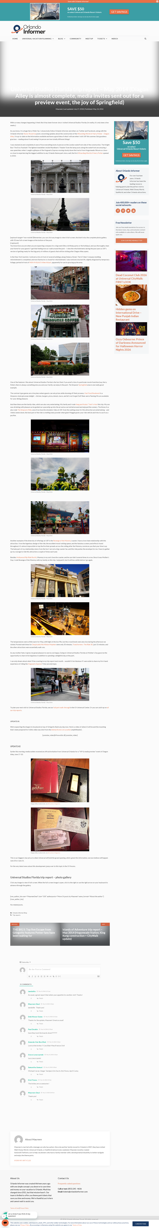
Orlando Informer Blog (20, 913)
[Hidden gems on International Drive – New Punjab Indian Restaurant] (131, 304)
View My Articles (22, 1160)
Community (75, 39)
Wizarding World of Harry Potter (90, 153)
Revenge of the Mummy (62, 541)
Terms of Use (14, 1208)
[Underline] (35, 976)
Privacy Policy (24, 1208)
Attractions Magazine (54, 804)
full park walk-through (61, 707)
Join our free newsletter (131, 240)
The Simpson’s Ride (24, 410)
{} (56, 976)
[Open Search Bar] (145, 38)
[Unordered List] (44, 976)
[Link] (53, 976)
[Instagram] (123, 211)
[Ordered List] (41, 976)
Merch (115, 39)
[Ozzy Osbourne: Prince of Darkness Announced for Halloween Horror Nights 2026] (131, 334)
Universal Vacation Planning (36, 39)
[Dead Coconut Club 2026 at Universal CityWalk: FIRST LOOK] (131, 270)
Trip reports (16, 915)
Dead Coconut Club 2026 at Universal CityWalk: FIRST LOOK (131, 278)
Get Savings (119, 11)
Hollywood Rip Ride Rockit (26, 557)
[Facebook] (118, 211)
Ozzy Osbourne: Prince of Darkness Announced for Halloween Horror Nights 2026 (131, 344)
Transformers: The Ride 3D (83, 644)
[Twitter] (128, 211)
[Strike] (38, 976)
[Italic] (32, 976)
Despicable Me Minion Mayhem (44, 644)
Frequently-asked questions (69, 1183)
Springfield (83, 385)
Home (15, 39)
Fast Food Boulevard (92, 393)
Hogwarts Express (35, 664)
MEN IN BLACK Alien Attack (40, 262)
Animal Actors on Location (61, 730)
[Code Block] (50, 976)
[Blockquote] (47, 976)
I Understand (140, 1224)
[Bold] (29, 976)
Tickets (101, 39)
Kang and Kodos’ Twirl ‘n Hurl (86, 404)
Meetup (89, 39)
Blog (60, 39)
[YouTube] (133, 211)
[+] (59, 976)
